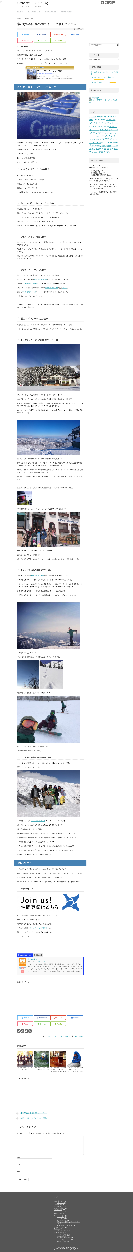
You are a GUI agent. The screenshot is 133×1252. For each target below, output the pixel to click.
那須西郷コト (58, 1210)
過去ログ (96, 152)
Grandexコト (58, 1232)
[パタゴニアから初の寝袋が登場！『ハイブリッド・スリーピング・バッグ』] (75, 1059)
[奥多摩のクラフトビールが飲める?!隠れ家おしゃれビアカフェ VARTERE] (58, 1059)
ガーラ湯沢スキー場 (30, 283)
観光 (91, 152)
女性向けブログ (61, 1236)
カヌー (106, 126)
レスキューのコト (59, 1227)
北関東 (115, 142)
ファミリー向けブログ (63, 1239)
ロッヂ (64, 288)
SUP (103, 119)
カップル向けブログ (63, 1237)
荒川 (111, 149)
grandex (67, 1036)
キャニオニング (61, 1220)
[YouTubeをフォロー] (106, 3)
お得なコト (57, 1213)
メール (20, 1164)
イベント (109, 123)
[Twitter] (20, 968)
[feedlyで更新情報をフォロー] (109, 3)
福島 (108, 149)
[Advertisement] (33, 996)
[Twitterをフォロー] (102, 3)
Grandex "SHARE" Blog (32, 3)
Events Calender (67, 12)
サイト (19, 1172)
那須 (101, 152)
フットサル (94, 136)
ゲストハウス (61, 1203)
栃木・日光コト (59, 1201)
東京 (93, 149)
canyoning (101, 117)
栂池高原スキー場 (40, 279)
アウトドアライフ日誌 (63, 1230)
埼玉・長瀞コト (59, 1206)
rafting (97, 119)
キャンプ (104, 129)
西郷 (116, 149)
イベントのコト (59, 1211)
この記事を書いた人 (25, 955)
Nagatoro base (34, 12)
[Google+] (22, 968)
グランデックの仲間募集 (38, 928)
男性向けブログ (61, 1234)
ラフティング (110, 139)
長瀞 (106, 151)
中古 (111, 142)
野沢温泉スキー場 (51, 288)
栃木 (101, 149)
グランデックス (58, 1036)
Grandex (20, 12)
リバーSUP (95, 142)
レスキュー (105, 143)
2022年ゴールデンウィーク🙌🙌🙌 (103, 82)
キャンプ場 (113, 130)
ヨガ (94, 139)
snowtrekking (61, 1217)
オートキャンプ (97, 126)
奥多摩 (93, 145)
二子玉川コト (58, 1204)
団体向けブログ (61, 1241)
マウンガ (99, 136)
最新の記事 (39, 955)
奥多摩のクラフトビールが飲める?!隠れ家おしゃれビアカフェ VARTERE (58, 1069)
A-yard (91, 117)
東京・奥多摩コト (59, 1208)
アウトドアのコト (59, 1215)
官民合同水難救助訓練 (104, 146)
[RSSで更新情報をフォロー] (113, 3)
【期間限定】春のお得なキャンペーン (33, 1113)
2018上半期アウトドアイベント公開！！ (34, 1118)
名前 (19, 1157)
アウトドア (48, 1036)
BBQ (94, 117)
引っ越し (113, 146)
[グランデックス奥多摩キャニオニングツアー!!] (42, 1059)
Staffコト (57, 1229)
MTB (91, 120)
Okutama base (50, 12)
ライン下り (98, 139)
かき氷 (113, 120)
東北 (97, 149)
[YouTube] (22, 971)
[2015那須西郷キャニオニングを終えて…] (25, 1059)
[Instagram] (25, 968)
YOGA (108, 120)
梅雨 (105, 149)
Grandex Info (32, 959)
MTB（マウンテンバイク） (65, 1225)
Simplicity (72, 1247)
